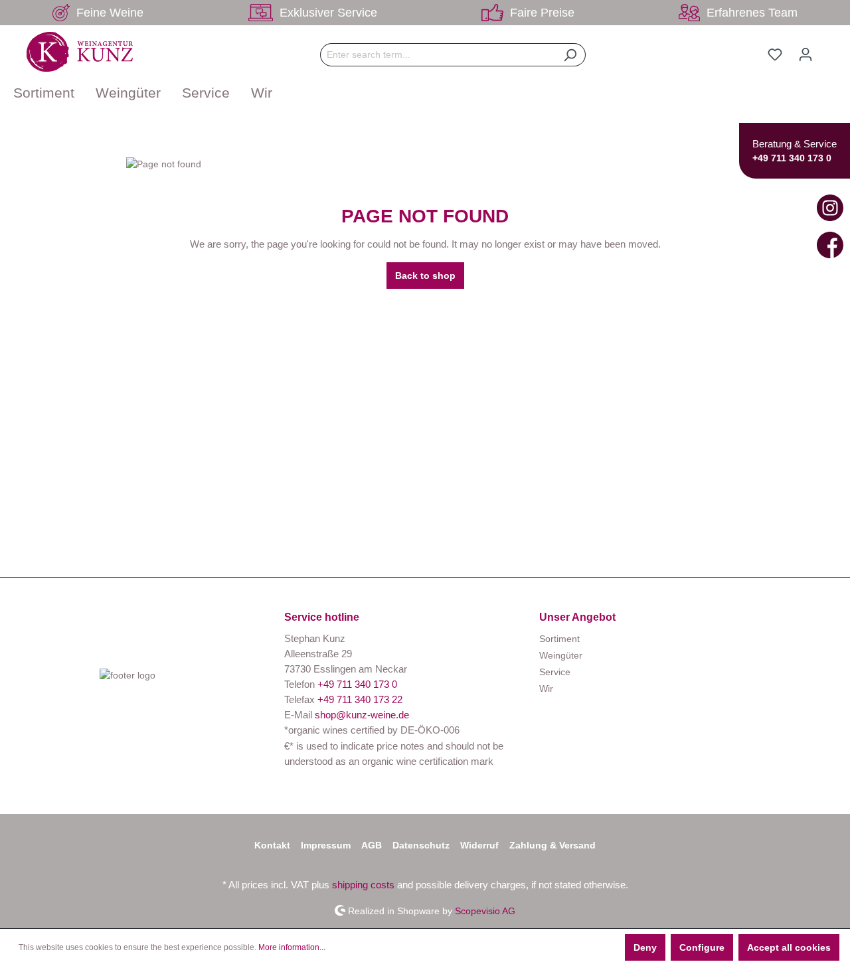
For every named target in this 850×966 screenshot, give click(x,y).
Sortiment (559, 638)
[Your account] (805, 54)
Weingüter (560, 655)
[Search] (570, 54)
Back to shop (425, 275)
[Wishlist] (775, 54)
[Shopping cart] (829, 49)
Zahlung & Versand (552, 845)
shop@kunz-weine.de (362, 714)
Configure (701, 947)
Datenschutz (421, 845)
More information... (291, 947)
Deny (645, 947)
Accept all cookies (789, 947)
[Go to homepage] (79, 52)
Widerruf (479, 845)
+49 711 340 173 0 (791, 158)
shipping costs (363, 884)
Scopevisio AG (485, 910)
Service (554, 672)
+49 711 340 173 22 (359, 699)
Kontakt (272, 845)
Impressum (326, 845)
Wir (546, 688)
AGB (371, 845)
